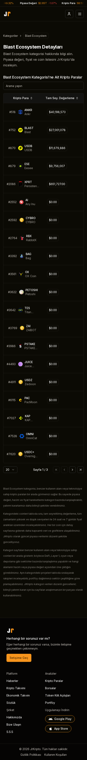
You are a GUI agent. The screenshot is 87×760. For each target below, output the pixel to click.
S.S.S (9, 732)
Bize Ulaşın (13, 724)
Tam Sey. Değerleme (60, 98)
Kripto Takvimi (15, 688)
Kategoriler (10, 35)
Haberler (12, 681)
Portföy (50, 702)
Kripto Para (21, 98)
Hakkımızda (14, 717)
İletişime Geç (19, 657)
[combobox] (10, 469)
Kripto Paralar (54, 681)
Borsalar (50, 688)
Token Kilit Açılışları (57, 695)
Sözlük (11, 702)
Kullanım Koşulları (55, 754)
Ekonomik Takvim (18, 695)
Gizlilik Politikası (30, 754)
